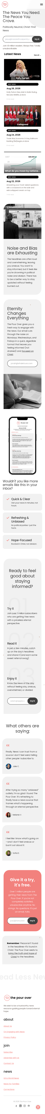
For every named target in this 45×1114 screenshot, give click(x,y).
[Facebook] (16, 1106)
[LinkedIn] (20, 1106)
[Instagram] (24, 1106)
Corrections (9, 1089)
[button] (38, 1107)
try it (37, 39)
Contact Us (9, 1063)
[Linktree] (29, 1106)
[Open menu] (41, 4)
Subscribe (8, 1052)
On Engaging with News (14, 1031)
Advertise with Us (11, 1057)
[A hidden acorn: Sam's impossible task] (30, 304)
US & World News (11, 1078)
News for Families (11, 1083)
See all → (37, 55)
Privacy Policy (10, 1037)
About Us (8, 1026)
